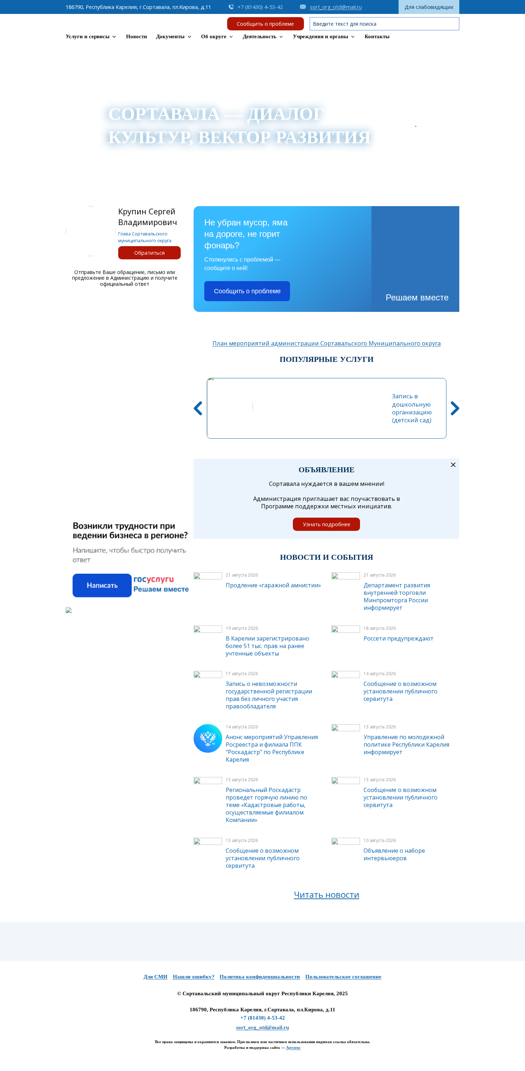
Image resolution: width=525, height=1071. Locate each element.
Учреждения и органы (320, 36)
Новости (136, 36)
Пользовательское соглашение (343, 977)
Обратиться (149, 252)
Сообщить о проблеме (265, 23)
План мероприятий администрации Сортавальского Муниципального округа (326, 343)
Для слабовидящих (429, 6)
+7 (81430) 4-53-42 (262, 1018)
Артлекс (293, 1047)
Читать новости (326, 894)
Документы (170, 36)
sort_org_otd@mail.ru (262, 1027)
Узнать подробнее (326, 524)
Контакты (377, 36)
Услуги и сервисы (88, 36)
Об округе (213, 36)
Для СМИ (156, 977)
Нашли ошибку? (194, 977)
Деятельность (259, 36)
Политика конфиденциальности (260, 977)
